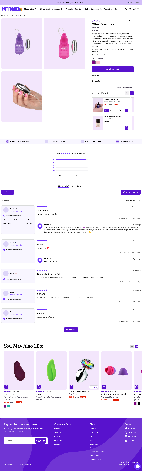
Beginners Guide (95, 459)
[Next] (120, 3)
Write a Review (133, 193)
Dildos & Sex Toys (12, 15)
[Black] (138, 403)
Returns (57, 436)
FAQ (91, 436)
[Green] (8, 406)
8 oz (121, 111)
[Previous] (22, 3)
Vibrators (22, 15)
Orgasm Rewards (96, 448)
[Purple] (5, 406)
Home (3, 15)
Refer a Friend (94, 456)
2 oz (111, 111)
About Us (93, 428)
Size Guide (58, 440)
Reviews (57, 444)
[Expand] (84, 2)
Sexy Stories (94, 432)
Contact (57, 428)
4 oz (116, 111)
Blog (91, 440)
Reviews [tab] (63, 186)
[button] (100, 21)
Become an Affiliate (97, 452)
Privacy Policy (8, 464)
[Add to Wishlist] (130, 21)
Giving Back (94, 444)
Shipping (57, 432)
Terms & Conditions (24, 464)
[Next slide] (132, 93)
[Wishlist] (134, 9)
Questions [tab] (76, 186)
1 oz (106, 111)
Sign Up (40, 440)
